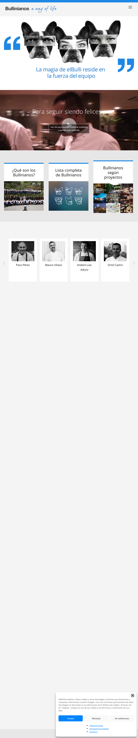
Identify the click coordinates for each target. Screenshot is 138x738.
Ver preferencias (122, 718)
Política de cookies (96, 725)
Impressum (93, 732)
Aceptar (70, 718)
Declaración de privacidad (99, 729)
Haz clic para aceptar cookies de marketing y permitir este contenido (69, 128)
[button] (132, 695)
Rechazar (96, 718)
